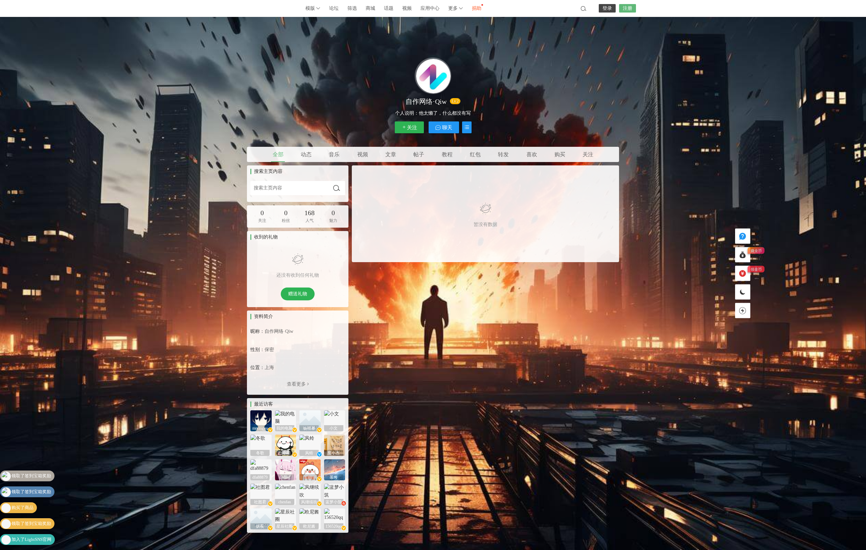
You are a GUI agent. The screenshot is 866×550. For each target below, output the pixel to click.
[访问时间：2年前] (261, 420)
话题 (388, 8)
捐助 (476, 8)
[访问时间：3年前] (310, 494)
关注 (412, 127)
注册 (627, 8)
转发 (503, 154)
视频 (407, 8)
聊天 (446, 127)
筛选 (352, 8)
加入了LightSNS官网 (31, 523)
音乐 (334, 154)
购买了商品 (22, 491)
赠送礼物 (297, 293)
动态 (306, 154)
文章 (390, 154)
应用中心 (429, 8)
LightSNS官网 (264, 8)
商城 (370, 8)
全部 (278, 154)
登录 (607, 8)
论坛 (334, 8)
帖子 (418, 154)
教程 (447, 154)
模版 (310, 8)
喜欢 (531, 154)
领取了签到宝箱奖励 (31, 475)
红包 (475, 154)
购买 (559, 154)
